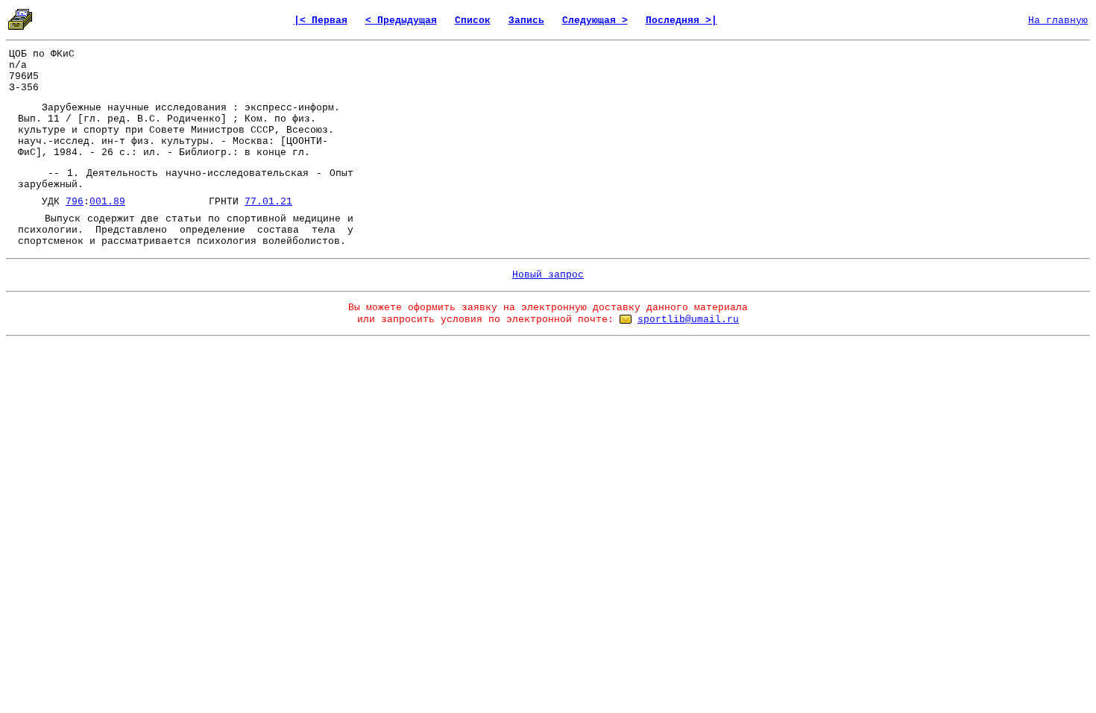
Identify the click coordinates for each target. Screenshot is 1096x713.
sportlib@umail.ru (688, 319)
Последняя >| (681, 20)
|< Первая (320, 20)
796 (75, 201)
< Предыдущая (401, 20)
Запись (526, 20)
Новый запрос (548, 274)
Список (473, 20)
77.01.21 (268, 201)
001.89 (107, 201)
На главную (1058, 20)
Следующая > (595, 20)
